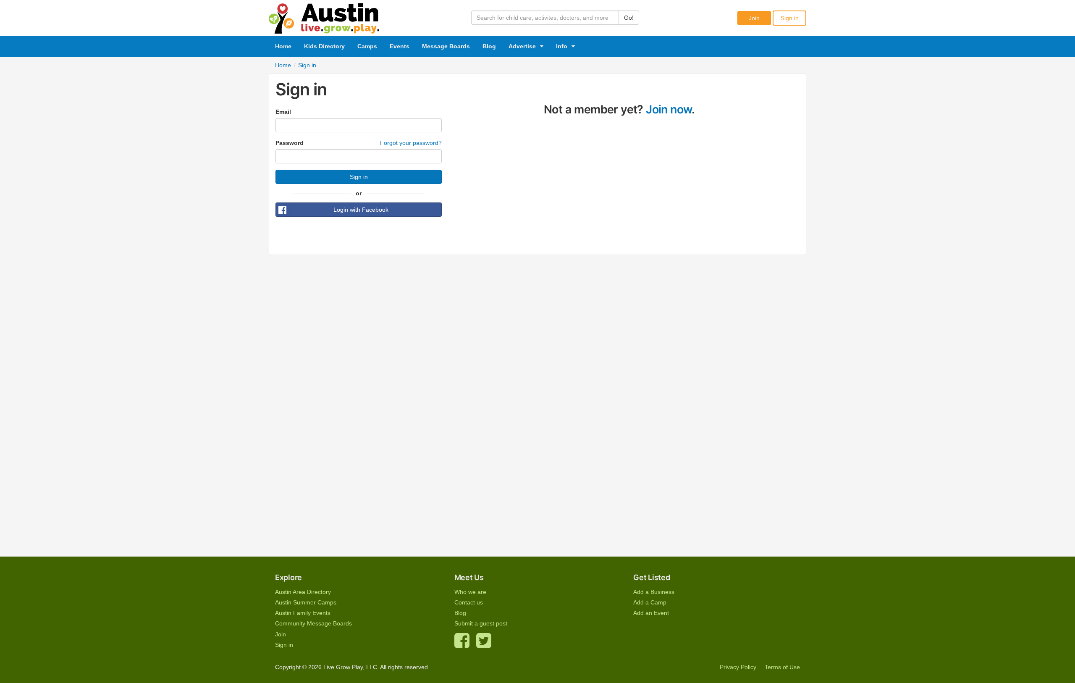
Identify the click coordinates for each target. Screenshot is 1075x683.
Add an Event (651, 612)
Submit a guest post (480, 623)
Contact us (468, 602)
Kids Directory (324, 46)
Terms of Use (782, 667)
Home (283, 46)
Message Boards (446, 46)
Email (283, 111)
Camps (367, 46)
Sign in (790, 18)
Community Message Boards (313, 623)
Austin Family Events (302, 612)
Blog (489, 46)
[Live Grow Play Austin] (324, 16)
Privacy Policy (738, 667)
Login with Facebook (360, 209)
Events (399, 46)
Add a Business (653, 591)
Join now (669, 109)
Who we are (470, 591)
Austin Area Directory (303, 591)
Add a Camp (649, 602)
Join (754, 18)
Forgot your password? (411, 142)
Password (289, 142)
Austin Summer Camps (305, 602)
